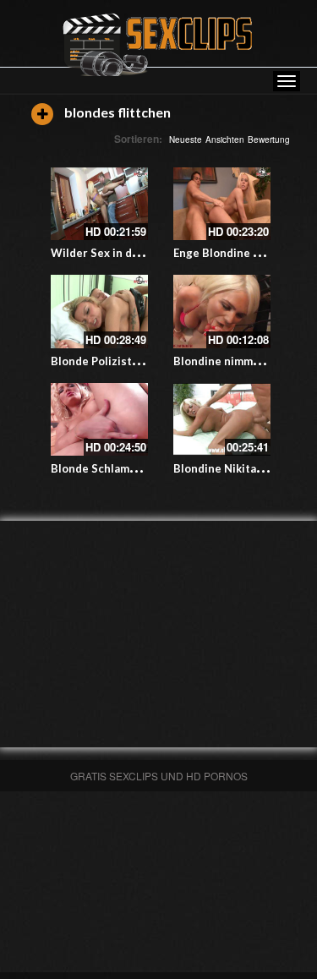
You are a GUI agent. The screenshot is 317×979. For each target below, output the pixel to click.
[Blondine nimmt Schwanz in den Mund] (222, 311)
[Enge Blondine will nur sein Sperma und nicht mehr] (222, 203)
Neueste (185, 139)
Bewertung (269, 139)
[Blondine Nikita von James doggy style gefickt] (222, 419)
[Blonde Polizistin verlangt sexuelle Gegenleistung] (99, 311)
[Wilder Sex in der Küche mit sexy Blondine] (99, 203)
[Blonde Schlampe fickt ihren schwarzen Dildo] (99, 419)
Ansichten (224, 139)
